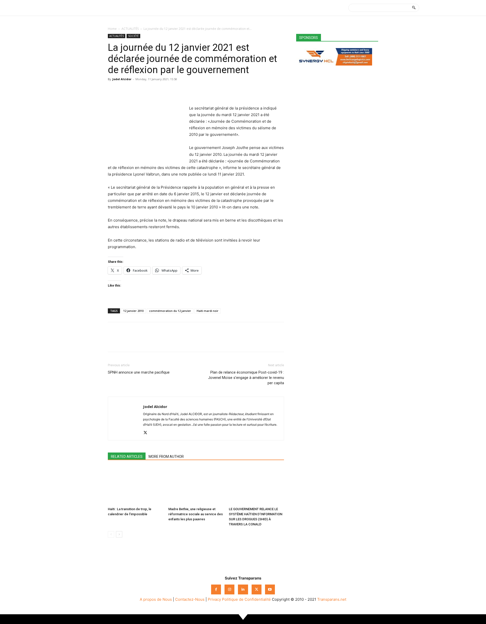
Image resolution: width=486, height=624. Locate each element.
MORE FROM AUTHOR (166, 457)
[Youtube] (270, 589)
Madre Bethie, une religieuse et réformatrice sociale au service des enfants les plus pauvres (195, 514)
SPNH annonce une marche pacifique (139, 372)
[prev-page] (111, 534)
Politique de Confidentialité (246, 599)
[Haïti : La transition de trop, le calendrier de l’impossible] (135, 486)
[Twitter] (124, 90)
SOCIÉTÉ (133, 36)
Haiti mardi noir (207, 311)
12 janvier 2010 (133, 311)
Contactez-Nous (190, 599)
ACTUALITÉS (130, 29)
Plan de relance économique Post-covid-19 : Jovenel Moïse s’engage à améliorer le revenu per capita (246, 377)
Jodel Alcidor (121, 79)
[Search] (413, 8)
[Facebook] (113, 90)
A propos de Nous (156, 599)
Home (112, 29)
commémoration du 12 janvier (170, 311)
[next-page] (119, 534)
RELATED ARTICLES (127, 457)
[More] (159, 90)
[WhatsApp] (136, 90)
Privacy (214, 599)
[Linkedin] (148, 90)
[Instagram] (229, 589)
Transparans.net (331, 599)
